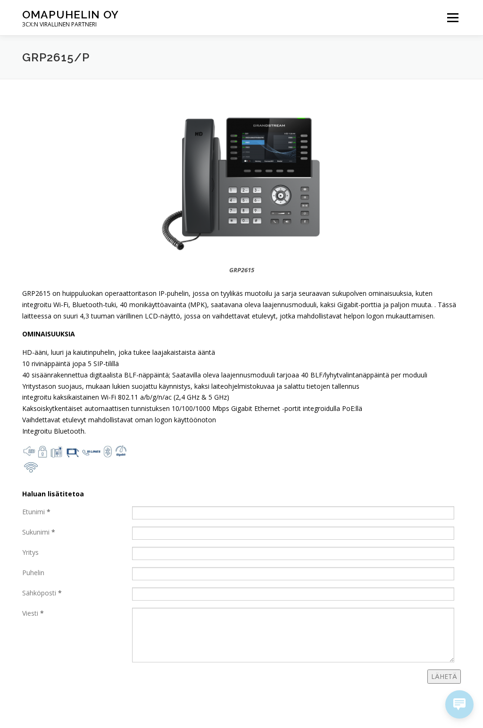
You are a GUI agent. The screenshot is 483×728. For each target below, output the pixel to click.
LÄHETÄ (444, 676)
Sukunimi (38, 531)
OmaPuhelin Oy (70, 14)
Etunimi (36, 511)
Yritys (30, 552)
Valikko (452, 17)
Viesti (33, 613)
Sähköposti (42, 592)
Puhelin (33, 572)
